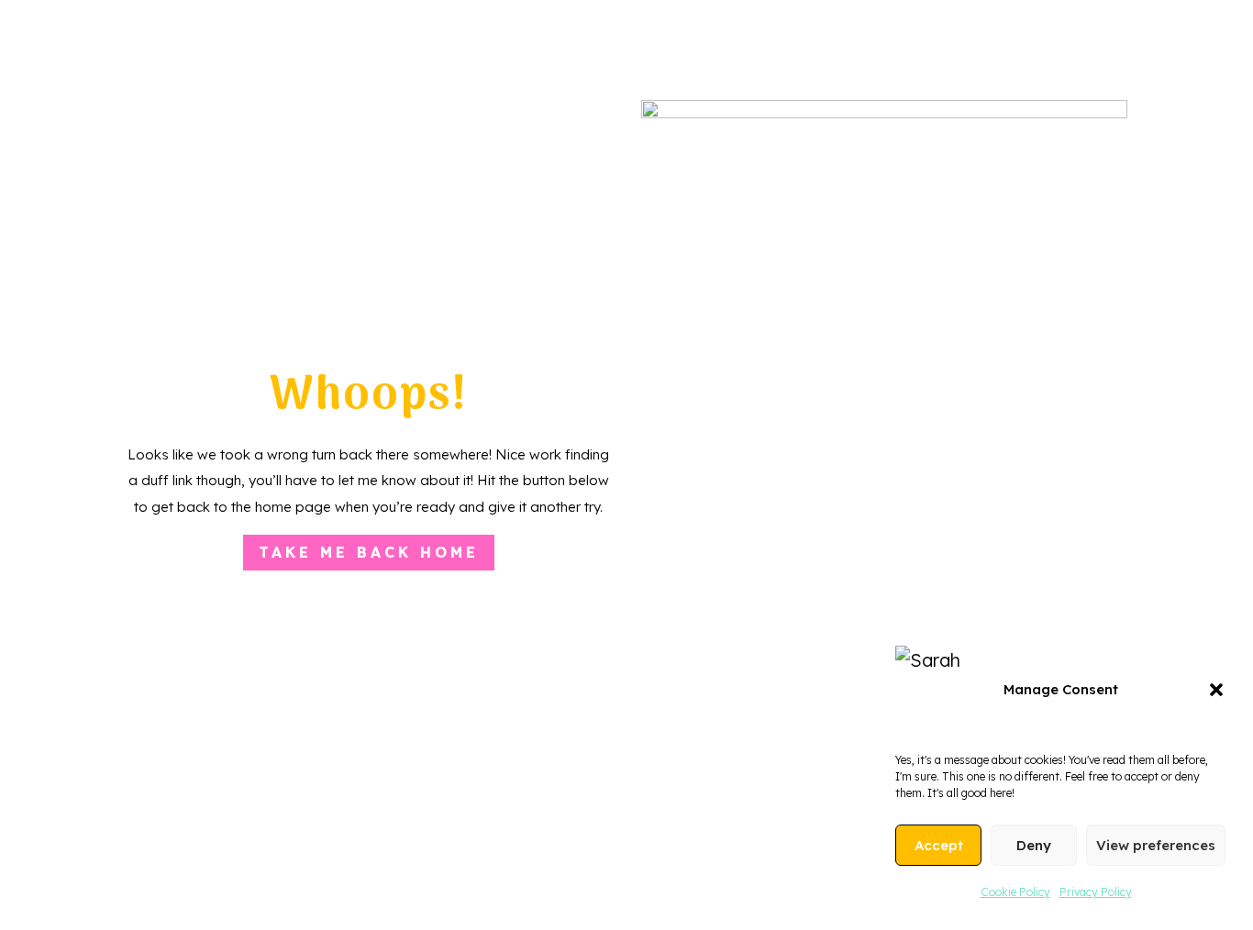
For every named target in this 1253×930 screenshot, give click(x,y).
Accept (939, 845)
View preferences (1155, 845)
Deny (1033, 845)
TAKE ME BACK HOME (369, 552)
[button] (1216, 690)
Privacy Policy (1095, 892)
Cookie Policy (1015, 892)
